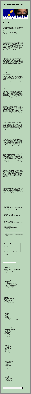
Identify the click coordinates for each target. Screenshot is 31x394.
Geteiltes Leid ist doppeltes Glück (10, 329)
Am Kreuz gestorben (8, 376)
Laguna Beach (7, 313)
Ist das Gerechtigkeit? (8, 318)
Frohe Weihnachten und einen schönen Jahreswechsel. (12, 209)
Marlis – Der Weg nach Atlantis (9, 302)
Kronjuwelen (7, 345)
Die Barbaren (6, 315)
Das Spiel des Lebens (8, 353)
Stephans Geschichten (8, 352)
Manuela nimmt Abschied (9, 378)
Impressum (5, 273)
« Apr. (7, 254)
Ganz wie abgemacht (8, 346)
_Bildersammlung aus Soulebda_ (10, 280)
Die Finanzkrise (7, 317)
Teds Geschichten (7, 364)
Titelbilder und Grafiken (8, 300)
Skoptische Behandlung (8, 327)
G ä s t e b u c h (6, 297)
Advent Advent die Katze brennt (9, 336)
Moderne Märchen (6, 312)
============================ (9, 296)
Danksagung (6, 270)
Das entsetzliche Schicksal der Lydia (10, 369)
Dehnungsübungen (7, 332)
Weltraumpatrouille (7, 304)
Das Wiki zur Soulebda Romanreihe (10, 283)
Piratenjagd (6, 303)
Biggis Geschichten (7, 347)
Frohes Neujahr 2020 (8, 334)
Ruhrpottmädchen (8, 360)
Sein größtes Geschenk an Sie (9, 344)
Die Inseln (6, 282)
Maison (6, 363)
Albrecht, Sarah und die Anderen (10, 380)
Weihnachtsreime (7, 335)
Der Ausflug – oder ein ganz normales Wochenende (12, 319)
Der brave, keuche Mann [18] (9, 343)
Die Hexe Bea (7, 377)
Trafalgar (6, 289)
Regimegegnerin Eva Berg (9, 366)
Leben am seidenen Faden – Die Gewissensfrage (12, 284)
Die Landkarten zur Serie (8, 279)
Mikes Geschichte (7, 350)
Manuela (6, 368)
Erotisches (5, 320)
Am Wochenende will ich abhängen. (10, 321)
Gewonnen (6, 316)
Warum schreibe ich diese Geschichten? (10, 271)
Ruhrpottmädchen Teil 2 (9, 361)
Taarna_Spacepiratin (8, 305)
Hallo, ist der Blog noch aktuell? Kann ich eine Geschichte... (13, 207)
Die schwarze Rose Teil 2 (8, 331)
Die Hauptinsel (7, 281)
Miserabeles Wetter (8, 375)
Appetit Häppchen (8, 351)
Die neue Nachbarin (8, 362)
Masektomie (7, 379)
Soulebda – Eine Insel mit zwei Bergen (10, 285)
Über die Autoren (7, 272)
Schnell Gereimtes (6, 333)
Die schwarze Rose (7, 330)
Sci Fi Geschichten (6, 301)
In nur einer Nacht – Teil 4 (9, 311)
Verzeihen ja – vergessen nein (9, 286)
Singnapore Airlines (8, 365)
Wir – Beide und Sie (7, 328)
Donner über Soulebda (8, 295)
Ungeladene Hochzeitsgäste (9, 287)
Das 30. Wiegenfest (8, 359)
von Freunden (6, 337)
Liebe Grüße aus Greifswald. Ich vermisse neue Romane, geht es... (13, 222)
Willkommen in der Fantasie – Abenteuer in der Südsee (12, 269)
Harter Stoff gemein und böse (9, 367)
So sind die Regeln (8, 348)
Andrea (6, 349)
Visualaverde (6, 314)
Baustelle (5, 299)
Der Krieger (6, 288)
